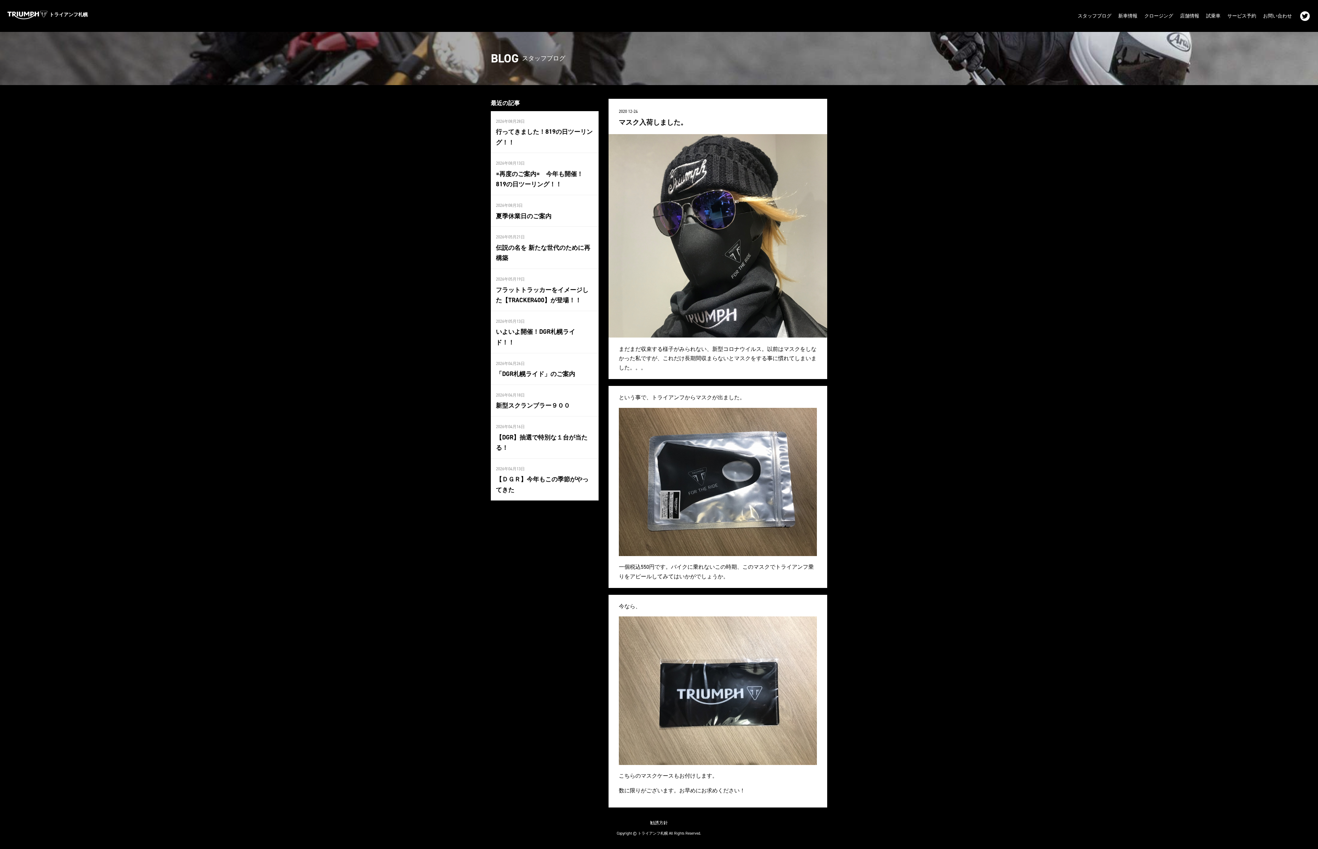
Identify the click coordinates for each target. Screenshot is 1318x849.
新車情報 (1127, 16)
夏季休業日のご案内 (524, 216)
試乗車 (1213, 16)
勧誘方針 (659, 823)
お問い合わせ (1277, 16)
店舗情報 (1189, 16)
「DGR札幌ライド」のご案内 (535, 374)
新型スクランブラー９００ (533, 405)
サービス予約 (1241, 16)
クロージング (1158, 16)
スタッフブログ (1094, 16)
